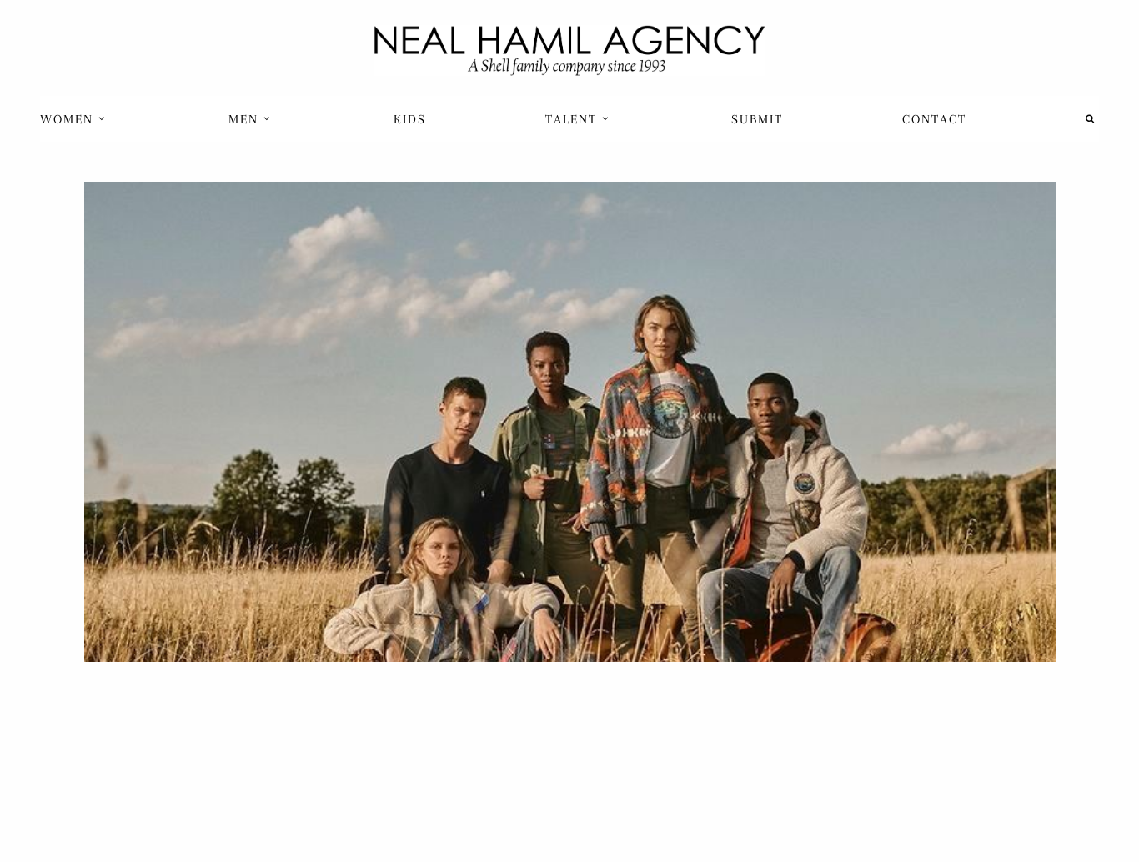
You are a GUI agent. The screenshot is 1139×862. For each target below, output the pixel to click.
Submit (757, 119)
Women (69, 119)
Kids (410, 119)
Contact (934, 119)
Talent (573, 119)
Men (245, 119)
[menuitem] (74, 119)
